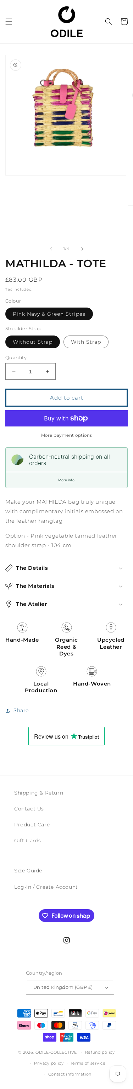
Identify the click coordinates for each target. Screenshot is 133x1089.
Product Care (32, 824)
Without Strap (32, 342)
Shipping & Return (38, 793)
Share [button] (21, 710)
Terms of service (88, 1063)
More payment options (66, 435)
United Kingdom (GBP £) (63, 987)
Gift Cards (27, 840)
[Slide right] (82, 249)
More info (66, 480)
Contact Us (29, 809)
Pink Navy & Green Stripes (49, 314)
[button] (9, 21)
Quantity (16, 357)
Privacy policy (49, 1063)
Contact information (70, 1074)
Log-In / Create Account (46, 887)
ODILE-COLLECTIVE (56, 1052)
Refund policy (100, 1052)
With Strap (86, 342)
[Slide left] (51, 249)
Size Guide (28, 870)
